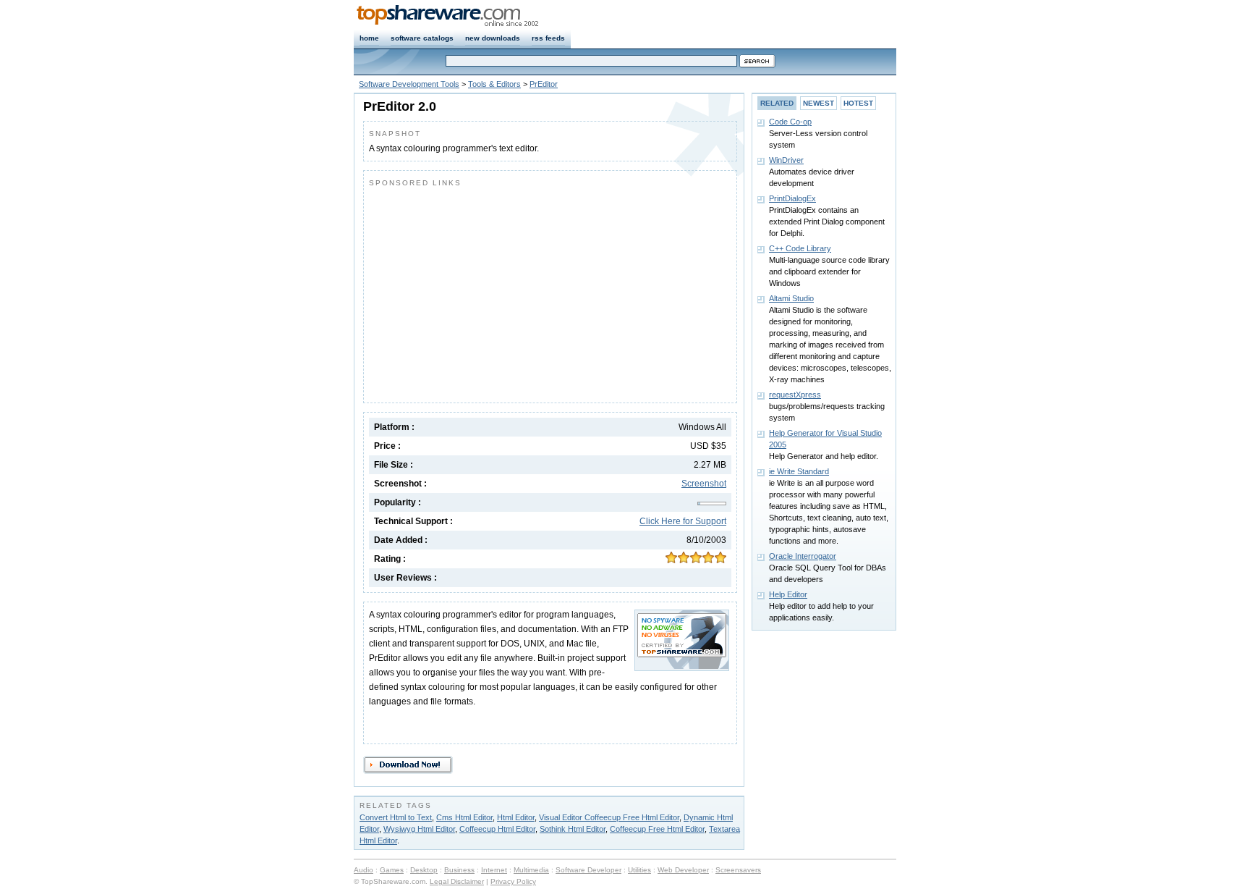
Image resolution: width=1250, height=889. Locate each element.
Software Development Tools (409, 84)
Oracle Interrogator (802, 556)
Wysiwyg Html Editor (419, 829)
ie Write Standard (799, 471)
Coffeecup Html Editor (497, 829)
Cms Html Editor (464, 817)
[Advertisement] (490, 291)
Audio (363, 870)
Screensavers (738, 870)
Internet (494, 870)
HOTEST (858, 103)
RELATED (777, 103)
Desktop (424, 870)
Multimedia (531, 870)
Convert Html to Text (396, 817)
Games (392, 870)
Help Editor (788, 594)
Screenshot (703, 484)
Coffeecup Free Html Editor (657, 829)
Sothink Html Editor (572, 829)
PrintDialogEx (792, 198)
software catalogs (422, 38)
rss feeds (548, 38)
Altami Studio (791, 298)
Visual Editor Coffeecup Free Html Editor (609, 817)
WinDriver (786, 160)
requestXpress (795, 394)
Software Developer (588, 870)
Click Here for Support (682, 521)
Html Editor (516, 817)
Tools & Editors (494, 84)
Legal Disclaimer (457, 881)
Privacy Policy (513, 881)
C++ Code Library (800, 248)
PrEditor (544, 84)
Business (459, 870)
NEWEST (818, 103)
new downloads (492, 38)
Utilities (639, 870)
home (369, 38)
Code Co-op (790, 121)
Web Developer (683, 870)
